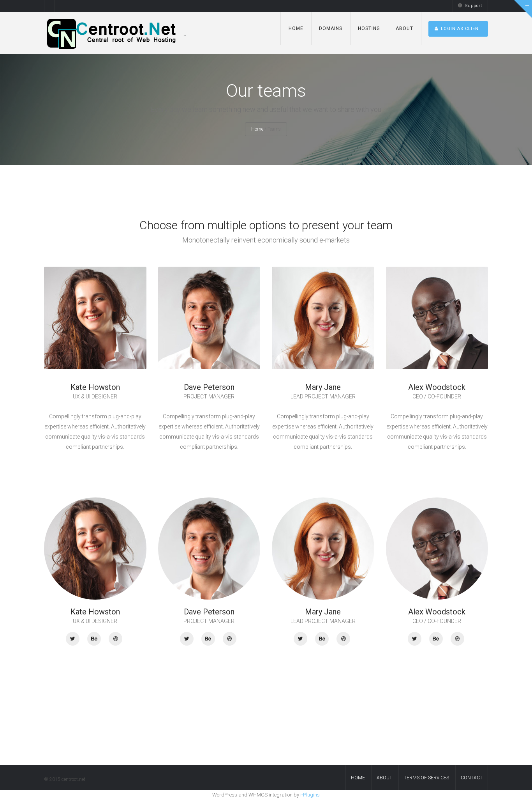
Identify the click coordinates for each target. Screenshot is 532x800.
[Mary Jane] (300, 639)
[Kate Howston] (72, 639)
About (404, 28)
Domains (330, 28)
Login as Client (461, 28)
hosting (369, 28)
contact (472, 778)
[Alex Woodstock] (414, 639)
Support (474, 5)
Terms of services (426, 778)
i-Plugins (310, 795)
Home (296, 28)
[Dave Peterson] (187, 639)
